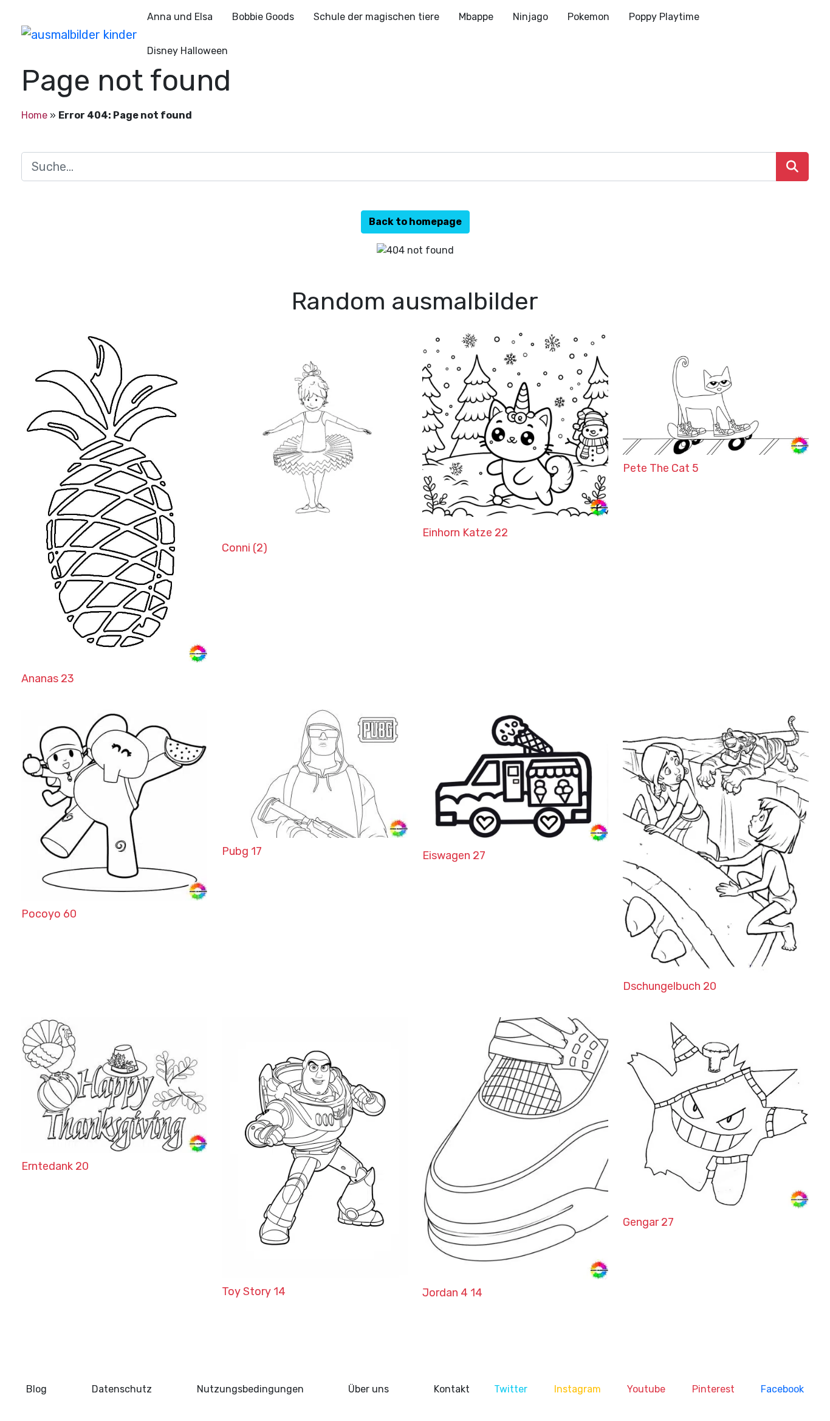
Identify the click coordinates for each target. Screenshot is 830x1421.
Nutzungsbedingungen (250, 1389)
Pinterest (713, 1389)
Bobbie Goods (263, 16)
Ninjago (530, 16)
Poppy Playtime (664, 16)
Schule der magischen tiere (376, 16)
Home (34, 115)
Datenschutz (122, 1389)
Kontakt (452, 1389)
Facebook (782, 1389)
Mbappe (476, 16)
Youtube (646, 1389)
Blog (36, 1389)
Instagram (577, 1389)
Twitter (510, 1389)
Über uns (368, 1389)
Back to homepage (415, 221)
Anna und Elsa (180, 16)
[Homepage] (79, 34)
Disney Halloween (187, 51)
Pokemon (588, 16)
